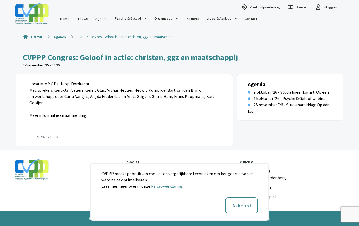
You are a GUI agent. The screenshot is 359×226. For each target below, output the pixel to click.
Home (64, 18)
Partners (192, 18)
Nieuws (82, 18)
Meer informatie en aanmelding (57, 115)
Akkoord (241, 205)
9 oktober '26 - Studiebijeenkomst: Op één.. (292, 92)
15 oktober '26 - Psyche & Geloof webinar (290, 98)
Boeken (302, 7)
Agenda (101, 18)
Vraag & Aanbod (219, 18)
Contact (251, 18)
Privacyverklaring (166, 186)
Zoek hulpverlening (265, 7)
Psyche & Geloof (128, 18)
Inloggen (330, 7)
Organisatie (163, 18)
